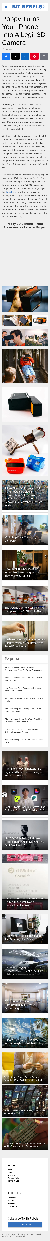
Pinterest (11, 1203)
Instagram (12, 1206)
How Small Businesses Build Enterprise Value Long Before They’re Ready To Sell (22, 572)
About (10, 1170)
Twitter (11, 1201)
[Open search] (45, 5)
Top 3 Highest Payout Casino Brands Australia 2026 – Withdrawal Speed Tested (24, 1078)
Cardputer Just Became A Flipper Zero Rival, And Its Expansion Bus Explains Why (24, 1145)
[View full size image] (25, 299)
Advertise (12, 1175)
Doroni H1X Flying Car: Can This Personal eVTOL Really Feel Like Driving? (24, 971)
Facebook (12, 1198)
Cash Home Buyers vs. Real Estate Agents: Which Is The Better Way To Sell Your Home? (25, 643)
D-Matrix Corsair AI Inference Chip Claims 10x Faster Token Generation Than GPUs (25, 902)
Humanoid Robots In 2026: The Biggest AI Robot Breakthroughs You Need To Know (23, 772)
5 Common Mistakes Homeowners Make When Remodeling (20, 1005)
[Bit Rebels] (26, 9)
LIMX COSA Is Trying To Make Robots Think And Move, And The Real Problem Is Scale (24, 842)
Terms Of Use (13, 1181)
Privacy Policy (13, 1178)
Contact (11, 1172)
